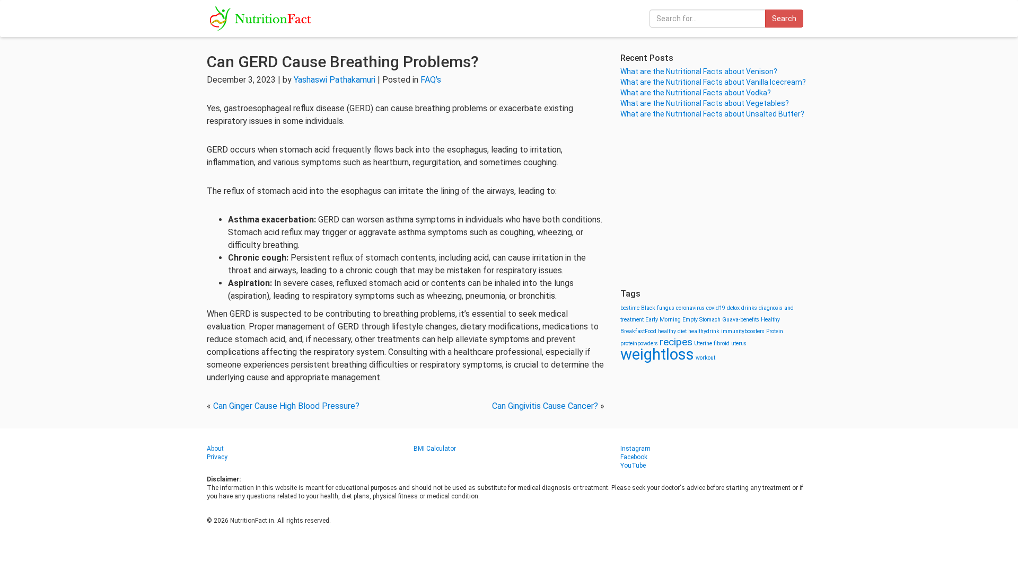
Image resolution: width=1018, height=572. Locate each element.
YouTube (633, 465)
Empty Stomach (701, 319)
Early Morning (663, 319)
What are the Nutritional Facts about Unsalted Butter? (712, 114)
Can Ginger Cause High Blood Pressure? (286, 406)
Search (784, 18)
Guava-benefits (740, 319)
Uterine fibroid (712, 343)
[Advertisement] (715, 204)
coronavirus (690, 308)
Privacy (217, 457)
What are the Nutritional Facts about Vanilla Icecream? (713, 82)
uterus (739, 343)
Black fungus (657, 308)
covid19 (715, 308)
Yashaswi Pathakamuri (334, 80)
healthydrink (703, 331)
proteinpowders (639, 343)
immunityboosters (743, 331)
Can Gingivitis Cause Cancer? (545, 406)
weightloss (657, 354)
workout (705, 357)
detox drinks (742, 308)
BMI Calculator (435, 448)
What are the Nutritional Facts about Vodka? (695, 92)
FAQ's (430, 80)
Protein (774, 331)
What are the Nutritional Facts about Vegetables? (704, 103)
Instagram (635, 448)
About (215, 448)
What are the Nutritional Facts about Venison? (698, 71)
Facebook (633, 457)
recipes (676, 342)
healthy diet (672, 331)
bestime (629, 308)
